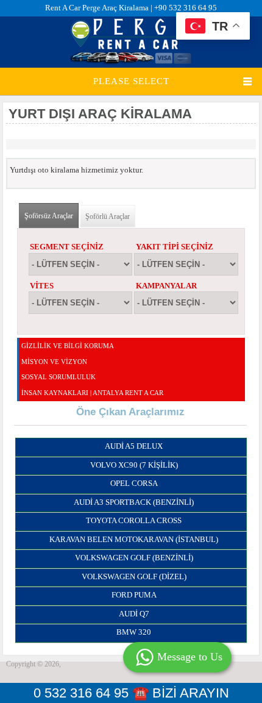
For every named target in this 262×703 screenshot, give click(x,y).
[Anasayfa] (131, 61)
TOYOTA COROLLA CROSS (134, 520)
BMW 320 (133, 632)
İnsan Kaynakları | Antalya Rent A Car (92, 392)
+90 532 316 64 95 (185, 7)
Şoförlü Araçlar (107, 216)
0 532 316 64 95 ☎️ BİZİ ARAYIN (131, 693)
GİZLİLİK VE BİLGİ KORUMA (67, 345)
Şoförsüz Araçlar (51, 216)
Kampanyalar (166, 285)
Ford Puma (134, 594)
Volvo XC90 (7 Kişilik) (134, 464)
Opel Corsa (134, 483)
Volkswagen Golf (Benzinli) (134, 557)
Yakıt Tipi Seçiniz (174, 246)
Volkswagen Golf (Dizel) (134, 576)
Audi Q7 (134, 613)
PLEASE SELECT (131, 81)
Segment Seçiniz (67, 246)
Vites (42, 285)
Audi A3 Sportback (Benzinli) (134, 502)
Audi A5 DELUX (134, 446)
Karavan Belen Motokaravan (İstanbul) (133, 539)
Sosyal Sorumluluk (58, 376)
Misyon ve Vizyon (54, 361)
